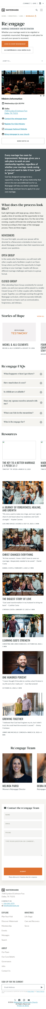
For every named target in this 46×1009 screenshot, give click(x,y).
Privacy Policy (30, 991)
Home (4, 16)
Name (7, 815)
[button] (41, 96)
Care (21, 16)
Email (7, 824)
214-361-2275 (9, 903)
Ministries (12, 16)
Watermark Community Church (25, 1002)
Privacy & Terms (23, 1005)
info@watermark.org (11, 905)
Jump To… (7, 61)
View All (40, 316)
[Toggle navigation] (41, 10)
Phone (8, 833)
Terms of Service (40, 991)
